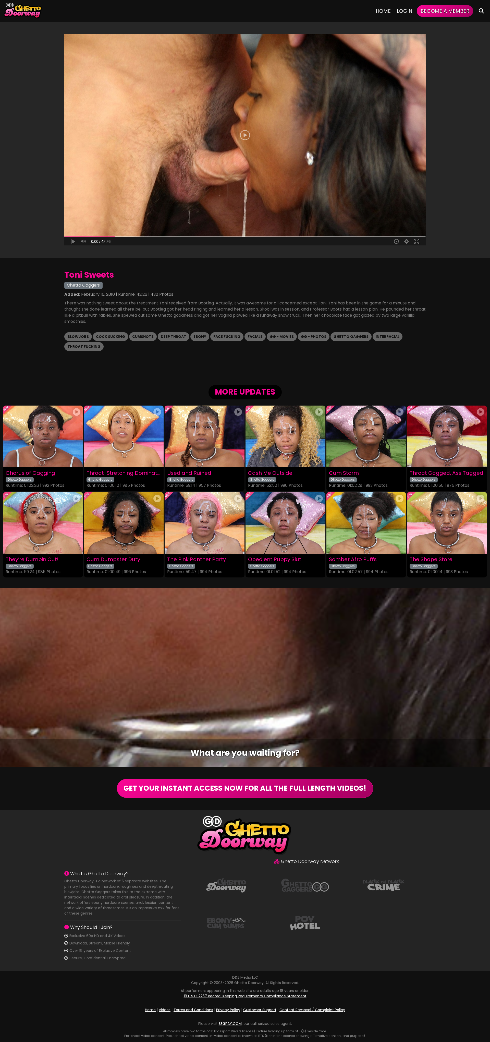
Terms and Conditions (193, 1009)
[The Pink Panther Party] (204, 523)
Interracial (387, 336)
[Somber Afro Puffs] (366, 523)
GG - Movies (282, 336)
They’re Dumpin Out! (32, 559)
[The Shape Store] (447, 523)
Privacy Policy (228, 1009)
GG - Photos (313, 336)
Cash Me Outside (270, 473)
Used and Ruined (189, 473)
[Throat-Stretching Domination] (124, 436)
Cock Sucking (110, 336)
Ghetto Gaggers (351, 336)
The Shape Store (431, 559)
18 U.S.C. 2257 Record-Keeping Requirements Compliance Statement (245, 996)
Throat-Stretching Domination (124, 473)
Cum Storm (344, 473)
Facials (255, 336)
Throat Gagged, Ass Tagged (446, 473)
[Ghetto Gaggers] (304, 884)
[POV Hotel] (304, 922)
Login (404, 11)
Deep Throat (173, 336)
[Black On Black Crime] (383, 884)
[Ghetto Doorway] (23, 11)
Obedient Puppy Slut (274, 559)
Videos (164, 1009)
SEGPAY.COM (230, 1023)
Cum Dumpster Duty (113, 559)
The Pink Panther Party (196, 559)
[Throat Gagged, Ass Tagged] (447, 436)
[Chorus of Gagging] (43, 436)
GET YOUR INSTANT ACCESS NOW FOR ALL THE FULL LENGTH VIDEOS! (245, 788)
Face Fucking (226, 336)
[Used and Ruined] (204, 436)
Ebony (199, 336)
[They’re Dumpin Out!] (43, 523)
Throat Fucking (84, 346)
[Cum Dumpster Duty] (124, 523)
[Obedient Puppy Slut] (285, 523)
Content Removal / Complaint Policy (312, 1009)
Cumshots (143, 336)
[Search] (481, 11)
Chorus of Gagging (30, 473)
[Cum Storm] (366, 436)
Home (383, 11)
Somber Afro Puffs (353, 559)
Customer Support (259, 1009)
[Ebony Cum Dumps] (226, 922)
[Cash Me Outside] (285, 436)
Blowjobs (78, 336)
